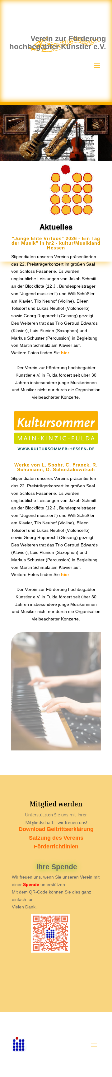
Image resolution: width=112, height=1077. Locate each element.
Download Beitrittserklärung (56, 829)
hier (65, 352)
